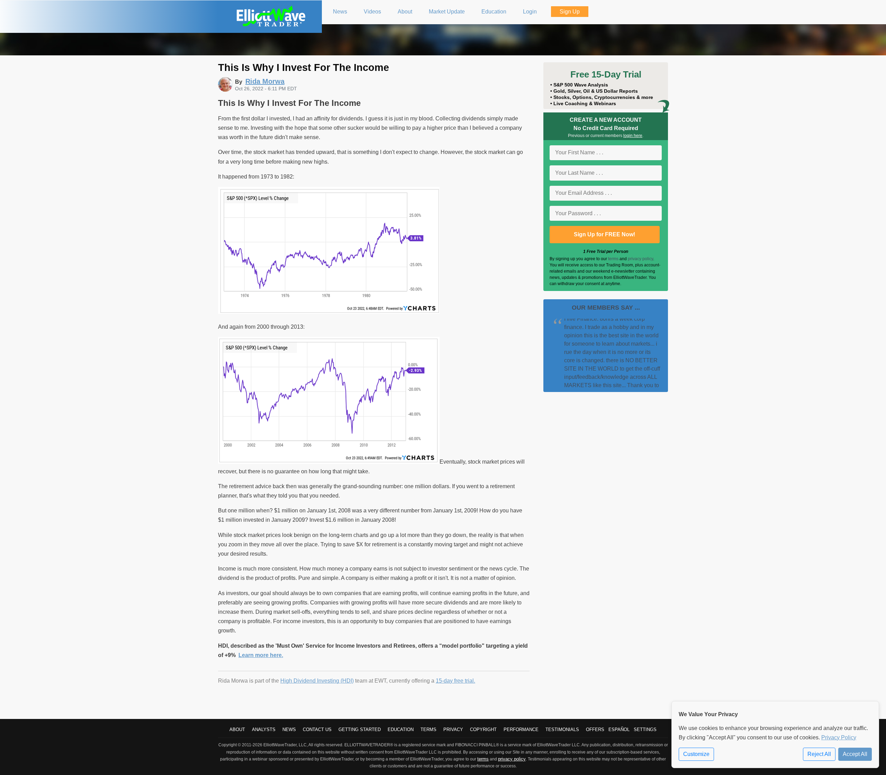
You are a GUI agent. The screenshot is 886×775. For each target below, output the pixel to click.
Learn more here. (260, 655)
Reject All (819, 754)
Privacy (453, 729)
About (237, 729)
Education (401, 729)
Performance (521, 729)
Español (619, 729)
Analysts (263, 729)
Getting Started (359, 729)
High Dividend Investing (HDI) (317, 681)
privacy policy (640, 258)
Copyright (483, 729)
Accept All (855, 754)
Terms (428, 729)
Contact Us (317, 729)
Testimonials (562, 729)
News (289, 729)
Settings (645, 729)
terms (613, 258)
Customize (696, 754)
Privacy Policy (838, 737)
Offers (595, 729)
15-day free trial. (455, 681)
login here (632, 135)
